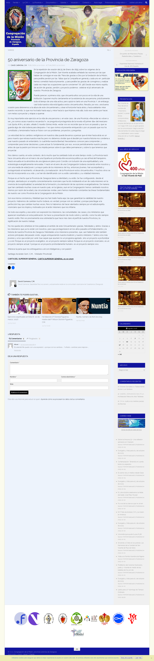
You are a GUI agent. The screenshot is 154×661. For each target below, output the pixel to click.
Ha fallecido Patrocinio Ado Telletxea (130, 397)
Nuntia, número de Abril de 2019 (89, 317)
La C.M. (25, 3)
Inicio (8, 3)
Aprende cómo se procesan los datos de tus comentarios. (63, 399)
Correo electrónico (68, 377)
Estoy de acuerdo (127, 658)
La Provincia (36, 3)
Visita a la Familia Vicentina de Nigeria (131, 556)
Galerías (63, 3)
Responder (17, 350)
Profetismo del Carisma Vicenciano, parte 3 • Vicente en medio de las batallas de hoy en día (130, 567)
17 (120, 345)
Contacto (85, 3)
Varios (11, 50)
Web (11, 384)
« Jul (120, 354)
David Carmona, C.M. (19, 65)
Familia (15, 3)
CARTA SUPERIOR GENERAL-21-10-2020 (56, 259)
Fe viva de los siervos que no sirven (130, 503)
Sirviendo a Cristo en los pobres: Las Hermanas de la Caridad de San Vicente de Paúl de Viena (131, 545)
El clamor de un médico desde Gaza (131, 473)
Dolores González (126, 387)
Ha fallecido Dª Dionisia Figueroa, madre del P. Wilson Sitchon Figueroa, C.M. (57, 319)
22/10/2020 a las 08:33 (28, 344)
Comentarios (17, 339)
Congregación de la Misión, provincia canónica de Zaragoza (35, 652)
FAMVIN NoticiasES (129, 444)
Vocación (74, 3)
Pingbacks (34, 339)
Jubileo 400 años (135, 3)
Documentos (51, 3)
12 (127, 342)
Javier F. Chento (28, 654)
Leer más (138, 658)
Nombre (13, 377)
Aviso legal (98, 3)
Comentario (14, 362)
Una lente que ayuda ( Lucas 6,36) (130, 534)
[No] (151, 658)
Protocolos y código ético (115, 3)
